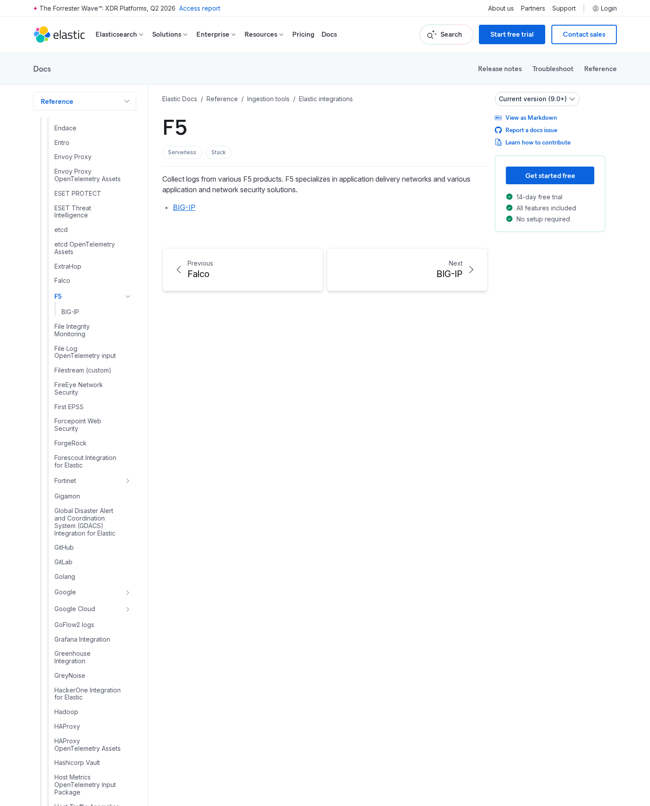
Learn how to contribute (537, 142)
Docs (329, 34)
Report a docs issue (531, 129)
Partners (533, 8)
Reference (600, 68)
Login (609, 8)
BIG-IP (184, 207)
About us (501, 8)
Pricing (303, 34)
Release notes (500, 68)
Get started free (550, 175)
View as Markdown (531, 117)
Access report (199, 8)
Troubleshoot (553, 68)
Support (564, 8)
